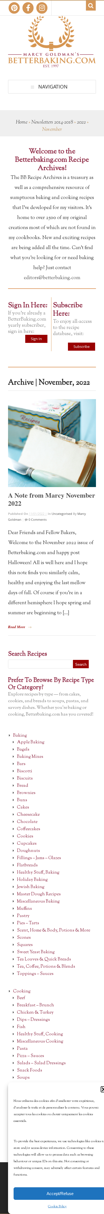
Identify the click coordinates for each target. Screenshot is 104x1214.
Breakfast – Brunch (35, 1005)
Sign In (36, 338)
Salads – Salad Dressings (41, 1063)
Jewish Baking (30, 887)
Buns (22, 800)
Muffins (24, 909)
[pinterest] (14, 8)
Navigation (53, 86)
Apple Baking (30, 742)
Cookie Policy (57, 1206)
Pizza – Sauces (30, 1056)
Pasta (22, 1049)
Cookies (25, 836)
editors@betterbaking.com (52, 278)
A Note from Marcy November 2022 (51, 499)
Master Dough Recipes (39, 894)
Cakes (23, 807)
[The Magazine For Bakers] (52, 63)
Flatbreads (27, 865)
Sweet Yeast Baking (36, 952)
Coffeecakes (28, 829)
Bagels (23, 749)
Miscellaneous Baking (38, 901)
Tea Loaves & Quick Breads (44, 959)
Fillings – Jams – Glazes (39, 858)
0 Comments (37, 519)
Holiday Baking (32, 880)
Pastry (23, 916)
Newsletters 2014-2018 (52, 122)
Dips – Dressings (33, 1020)
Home (21, 122)
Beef (21, 998)
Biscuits (25, 778)
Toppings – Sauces (35, 974)
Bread (22, 786)
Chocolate (27, 822)
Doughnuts (28, 851)
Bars (21, 764)
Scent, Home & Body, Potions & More (53, 930)
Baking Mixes (30, 757)
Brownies (26, 793)
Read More (16, 626)
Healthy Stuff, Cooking (40, 1034)
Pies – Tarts (28, 923)
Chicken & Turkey (35, 1012)
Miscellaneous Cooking (40, 1041)
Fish (21, 1027)
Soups (23, 1078)
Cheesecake (28, 815)
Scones (24, 938)
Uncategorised (62, 514)
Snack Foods (29, 1070)
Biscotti (24, 771)
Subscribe (81, 346)
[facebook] (28, 8)
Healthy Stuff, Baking (38, 872)
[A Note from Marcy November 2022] (52, 443)
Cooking (22, 991)
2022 (81, 122)
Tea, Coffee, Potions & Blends (46, 967)
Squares (25, 945)
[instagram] (41, 8)
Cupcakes (27, 844)
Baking (20, 736)
